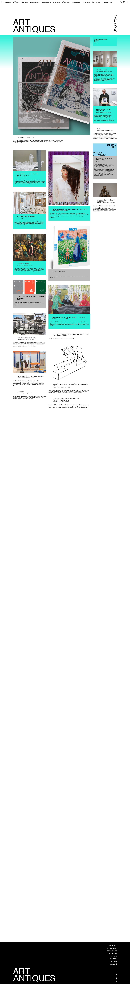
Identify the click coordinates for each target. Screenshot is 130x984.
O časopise (113, 953)
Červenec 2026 (107, 2)
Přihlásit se (113, 945)
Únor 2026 (56, 2)
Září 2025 (16, 2)
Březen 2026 (66, 2)
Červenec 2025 (6, 2)
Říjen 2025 (24, 2)
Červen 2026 (96, 2)
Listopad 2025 (34, 2)
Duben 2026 (76, 2)
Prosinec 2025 (46, 2)
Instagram (113, 961)
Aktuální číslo (112, 951)
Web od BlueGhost (116, 978)
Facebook (113, 959)
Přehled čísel (112, 948)
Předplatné (113, 964)
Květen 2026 (86, 2)
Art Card (114, 956)
